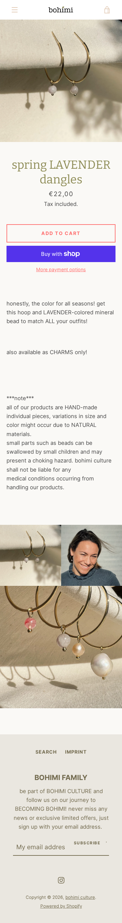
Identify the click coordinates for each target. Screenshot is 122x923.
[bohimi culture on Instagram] (61, 879)
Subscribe (87, 842)
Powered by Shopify (61, 906)
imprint (76, 752)
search (46, 752)
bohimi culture (80, 897)
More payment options (61, 269)
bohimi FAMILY (61, 777)
